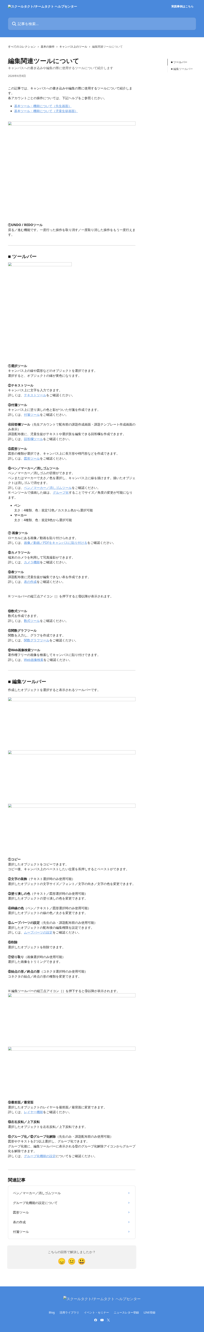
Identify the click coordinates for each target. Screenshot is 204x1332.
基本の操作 (48, 46)
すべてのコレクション (22, 46)
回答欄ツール (33, 439)
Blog (52, 1312)
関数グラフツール (36, 640)
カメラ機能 (32, 562)
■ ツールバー (179, 62)
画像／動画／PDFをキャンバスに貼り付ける (55, 542)
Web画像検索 (33, 660)
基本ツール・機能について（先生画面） (43, 106)
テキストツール (35, 395)
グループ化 (61, 492)
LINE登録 (149, 1312)
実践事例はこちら (182, 6)
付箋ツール (32, 414)
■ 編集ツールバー (182, 69)
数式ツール (32, 621)
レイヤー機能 (33, 1112)
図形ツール (32, 458)
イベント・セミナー (96, 1312)
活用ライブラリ (69, 1312)
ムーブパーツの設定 (38, 932)
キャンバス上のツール (73, 46)
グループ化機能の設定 (40, 1156)
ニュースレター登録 (126, 1312)
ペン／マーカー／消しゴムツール (48, 487)
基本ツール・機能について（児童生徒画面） (46, 111)
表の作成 (30, 581)
